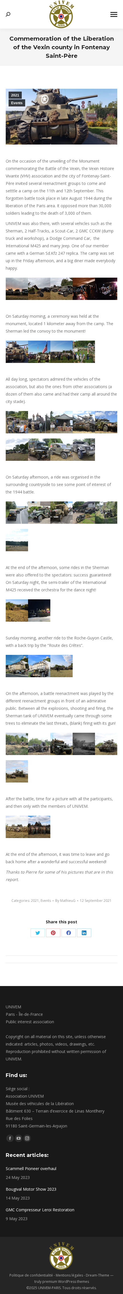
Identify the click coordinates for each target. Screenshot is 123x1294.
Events (17, 103)
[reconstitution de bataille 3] (106, 744)
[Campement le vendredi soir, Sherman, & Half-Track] (17, 289)
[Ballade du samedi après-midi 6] (17, 540)
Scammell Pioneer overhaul (31, 1168)
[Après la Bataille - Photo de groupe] (17, 827)
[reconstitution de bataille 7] (17, 744)
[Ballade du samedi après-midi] (17, 512)
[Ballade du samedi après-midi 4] (84, 512)
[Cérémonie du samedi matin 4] (39, 352)
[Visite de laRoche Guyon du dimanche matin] (17, 666)
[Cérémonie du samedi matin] (84, 352)
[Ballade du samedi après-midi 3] (39, 512)
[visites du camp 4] (61, 422)
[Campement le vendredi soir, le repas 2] (106, 289)
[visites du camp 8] (84, 449)
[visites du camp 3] (39, 422)
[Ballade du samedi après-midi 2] (61, 512)
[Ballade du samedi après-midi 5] (106, 512)
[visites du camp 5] (84, 422)
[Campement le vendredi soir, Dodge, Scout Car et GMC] (61, 289)
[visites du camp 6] (106, 422)
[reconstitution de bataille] (84, 744)
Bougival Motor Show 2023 (31, 1189)
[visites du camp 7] (39, 449)
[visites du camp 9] (61, 449)
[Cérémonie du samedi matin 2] (61, 352)
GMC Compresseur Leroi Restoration (40, 1209)
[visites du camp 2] (17, 422)
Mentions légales (69, 1275)
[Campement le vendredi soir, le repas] (84, 289)
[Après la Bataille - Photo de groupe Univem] (39, 827)
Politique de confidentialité (31, 1275)
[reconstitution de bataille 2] (61, 744)
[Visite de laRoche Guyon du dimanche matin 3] (61, 666)
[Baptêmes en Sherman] (17, 610)
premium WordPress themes (65, 1281)
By (65, 900)
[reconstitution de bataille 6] (39, 744)
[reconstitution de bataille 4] (17, 771)
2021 (15, 95)
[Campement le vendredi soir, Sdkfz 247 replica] (39, 289)
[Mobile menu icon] (113, 14)
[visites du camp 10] (17, 449)
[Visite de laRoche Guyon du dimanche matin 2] (39, 666)
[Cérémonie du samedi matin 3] (17, 352)
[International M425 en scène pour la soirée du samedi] (39, 610)
